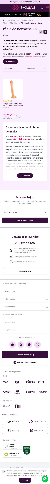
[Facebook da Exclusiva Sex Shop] (29, 344)
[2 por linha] (45, 32)
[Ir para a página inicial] (23, 8)
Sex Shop (11, 20)
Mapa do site (10, 322)
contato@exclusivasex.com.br (25, 257)
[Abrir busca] (42, 8)
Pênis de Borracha (24, 20)
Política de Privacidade (13, 314)
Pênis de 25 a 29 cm (10, 23)
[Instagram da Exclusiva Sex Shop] (12, 344)
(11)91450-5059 (29, 262)
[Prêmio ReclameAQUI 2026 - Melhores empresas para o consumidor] (26, 450)
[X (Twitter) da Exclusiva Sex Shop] (37, 344)
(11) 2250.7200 (25, 243)
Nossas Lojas (10, 291)
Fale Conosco (10, 330)
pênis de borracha (33, 56)
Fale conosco (25, 271)
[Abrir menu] (4, 8)
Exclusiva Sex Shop (24, 169)
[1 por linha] (41, 32)
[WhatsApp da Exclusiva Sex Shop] (21, 344)
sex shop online (17, 136)
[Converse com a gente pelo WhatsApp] (45, 479)
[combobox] (36, 68)
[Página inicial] (4, 20)
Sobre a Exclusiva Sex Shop (15, 283)
